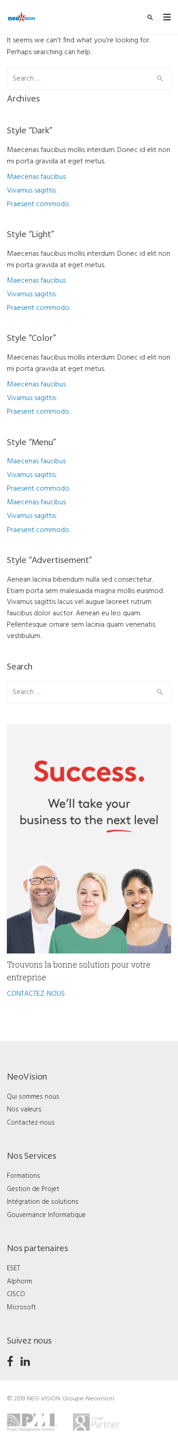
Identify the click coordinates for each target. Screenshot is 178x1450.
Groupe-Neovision (88, 1399)
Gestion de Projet (33, 1189)
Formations (23, 1176)
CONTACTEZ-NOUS (36, 994)
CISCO (16, 1294)
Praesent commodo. (38, 204)
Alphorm (19, 1281)
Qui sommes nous (33, 1096)
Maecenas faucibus (36, 177)
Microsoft (21, 1307)
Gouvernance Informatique (46, 1215)
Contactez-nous (31, 1122)
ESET (13, 1268)
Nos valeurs (24, 1109)
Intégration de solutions (43, 1202)
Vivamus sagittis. (32, 191)
